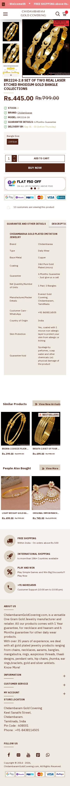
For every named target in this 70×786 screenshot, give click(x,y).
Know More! (12, 667)
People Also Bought (17, 468)
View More (52, 468)
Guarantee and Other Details (26, 223)
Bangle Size (13, 136)
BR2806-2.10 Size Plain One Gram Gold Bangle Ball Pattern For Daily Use (15, 449)
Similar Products (15, 404)
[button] (26, 46)
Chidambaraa (25, 112)
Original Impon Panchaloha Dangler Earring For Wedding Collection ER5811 (46, 513)
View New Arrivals (50, 404)
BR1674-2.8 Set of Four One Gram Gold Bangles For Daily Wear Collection (46, 449)
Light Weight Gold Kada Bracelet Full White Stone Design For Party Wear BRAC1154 (15, 513)
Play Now (22, 575)
